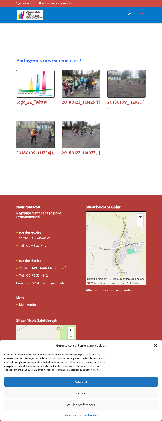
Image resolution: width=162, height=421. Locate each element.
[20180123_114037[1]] (81, 147)
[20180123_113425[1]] (81, 96)
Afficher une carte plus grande (108, 290)
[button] (156, 345)
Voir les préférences (81, 405)
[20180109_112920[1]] (127, 96)
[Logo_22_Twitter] (35, 96)
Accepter (81, 382)
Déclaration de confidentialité (81, 415)
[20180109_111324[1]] (35, 147)
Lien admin (27, 304)
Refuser (81, 393)
